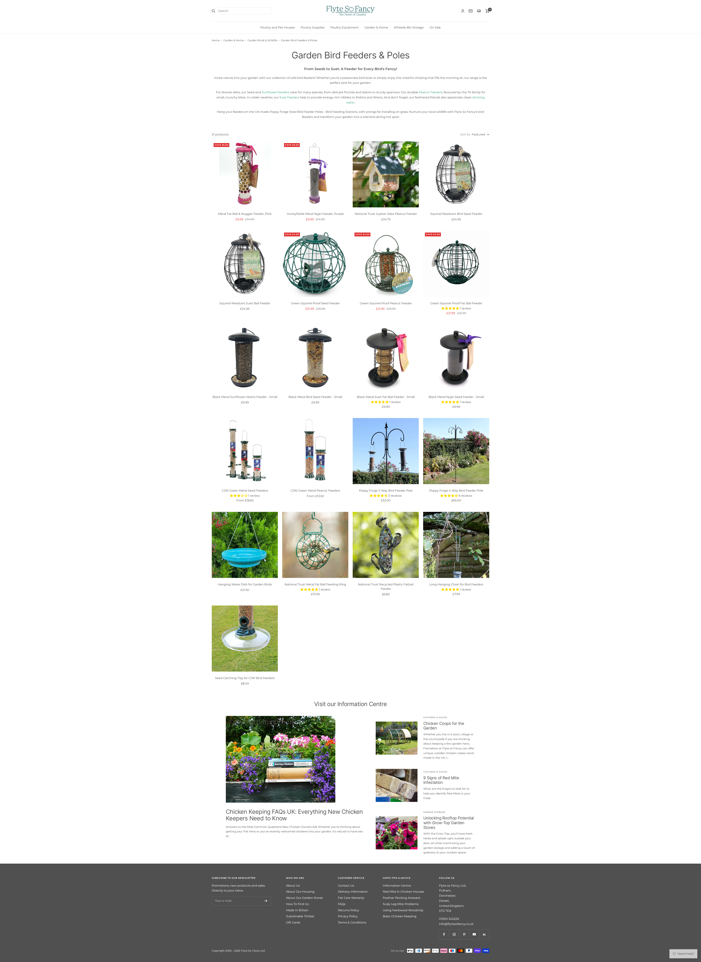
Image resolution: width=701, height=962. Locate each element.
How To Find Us (297, 904)
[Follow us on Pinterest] (464, 934)
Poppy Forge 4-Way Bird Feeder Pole (456, 490)
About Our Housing (300, 891)
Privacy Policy (348, 916)
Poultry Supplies (313, 27)
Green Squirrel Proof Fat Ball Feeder (456, 303)
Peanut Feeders (430, 92)
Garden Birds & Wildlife (262, 40)
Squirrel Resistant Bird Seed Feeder (456, 214)
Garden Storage (434, 812)
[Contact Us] (470, 10)
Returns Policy (348, 910)
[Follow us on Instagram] (454, 934)
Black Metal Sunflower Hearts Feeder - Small (244, 397)
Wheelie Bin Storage (409, 27)
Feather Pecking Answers (401, 898)
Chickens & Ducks (435, 717)
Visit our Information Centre (350, 704)
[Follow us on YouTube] (474, 934)
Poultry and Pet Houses (277, 27)
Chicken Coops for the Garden (443, 726)
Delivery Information (353, 891)
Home (216, 40)
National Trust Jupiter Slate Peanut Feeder (386, 214)
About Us (293, 885)
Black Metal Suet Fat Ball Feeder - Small (386, 397)
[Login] (462, 10)
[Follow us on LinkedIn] (484, 934)
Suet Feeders (289, 97)
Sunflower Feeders (275, 92)
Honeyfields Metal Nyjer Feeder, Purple (315, 214)
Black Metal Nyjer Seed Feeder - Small (456, 397)
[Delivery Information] (479, 11)
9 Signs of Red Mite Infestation (441, 780)
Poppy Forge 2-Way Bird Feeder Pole (386, 490)
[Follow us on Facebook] (444, 934)
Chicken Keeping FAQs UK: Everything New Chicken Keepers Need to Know (294, 815)
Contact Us (346, 885)
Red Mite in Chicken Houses (403, 891)
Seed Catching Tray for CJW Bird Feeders (245, 678)
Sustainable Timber (300, 916)
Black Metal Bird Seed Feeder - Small (315, 397)
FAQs (341, 904)
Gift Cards (293, 922)
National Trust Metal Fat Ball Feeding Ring (315, 584)
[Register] (265, 901)
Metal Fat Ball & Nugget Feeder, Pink (245, 214)
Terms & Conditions (352, 922)
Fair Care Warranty (351, 898)
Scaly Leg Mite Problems (401, 904)
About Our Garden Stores (304, 898)
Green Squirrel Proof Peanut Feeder (386, 303)
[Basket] (487, 11)
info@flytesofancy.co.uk (456, 924)
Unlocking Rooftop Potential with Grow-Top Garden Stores (448, 823)
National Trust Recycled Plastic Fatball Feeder (385, 587)
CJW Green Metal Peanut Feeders (315, 490)
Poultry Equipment (344, 27)
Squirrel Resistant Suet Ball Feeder (244, 303)
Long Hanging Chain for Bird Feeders (456, 584)
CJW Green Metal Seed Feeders (245, 490)
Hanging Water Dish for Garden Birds (245, 584)
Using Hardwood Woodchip (403, 910)
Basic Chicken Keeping (399, 916)
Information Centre (397, 885)
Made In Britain (297, 910)
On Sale (435, 27)
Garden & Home (376, 27)
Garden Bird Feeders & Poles (299, 40)
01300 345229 (449, 919)
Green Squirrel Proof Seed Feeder (315, 303)
